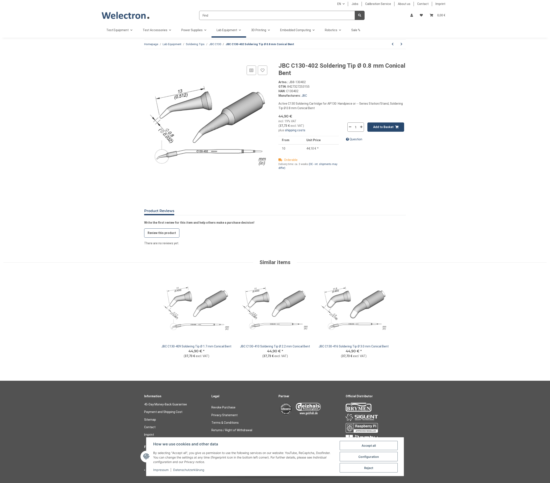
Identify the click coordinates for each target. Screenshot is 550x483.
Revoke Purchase (223, 407)
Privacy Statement (224, 415)
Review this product (162, 233)
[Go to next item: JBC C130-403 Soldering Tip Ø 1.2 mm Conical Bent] (401, 44)
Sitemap (150, 419)
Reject (368, 468)
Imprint (440, 4)
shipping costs (294, 130)
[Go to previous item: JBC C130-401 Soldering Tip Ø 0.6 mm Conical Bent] (392, 44)
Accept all (369, 445)
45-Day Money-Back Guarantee (165, 404)
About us (404, 4)
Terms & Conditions (225, 422)
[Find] (360, 15)
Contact (423, 4)
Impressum (161, 470)
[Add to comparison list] (251, 70)
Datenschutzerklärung (188, 470)
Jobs (354, 4)
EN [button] (339, 4)
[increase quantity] (361, 127)
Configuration (368, 457)
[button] (411, 15)
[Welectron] (125, 15)
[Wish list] (421, 15)
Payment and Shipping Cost (163, 412)
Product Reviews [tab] (159, 211)
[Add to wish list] (262, 70)
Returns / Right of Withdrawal (231, 430)
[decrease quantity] (350, 127)
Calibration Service (378, 4)
